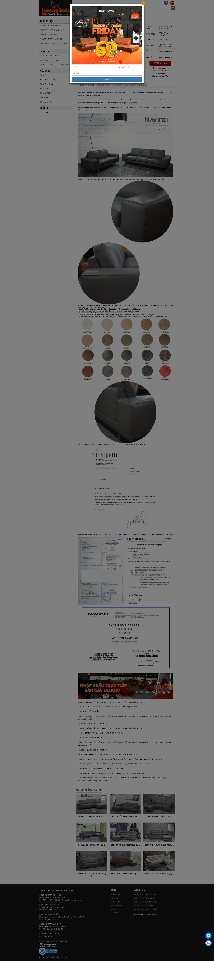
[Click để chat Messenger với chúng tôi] (208, 935)
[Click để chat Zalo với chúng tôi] (208, 943)
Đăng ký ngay (107, 79)
